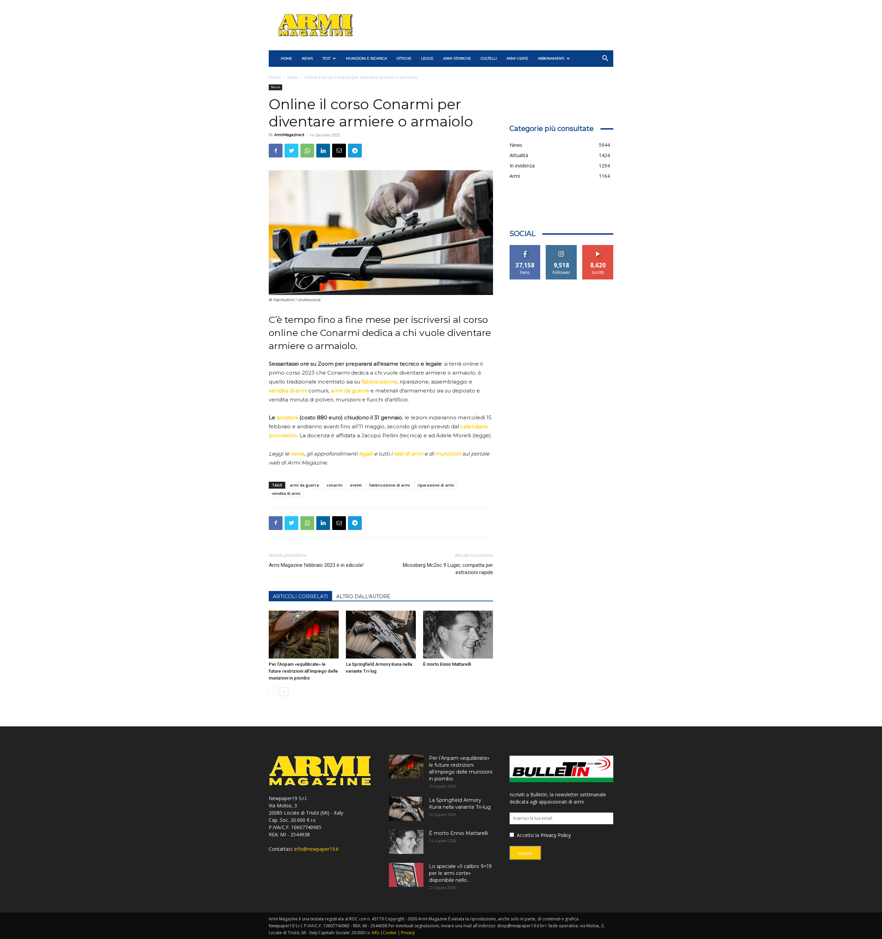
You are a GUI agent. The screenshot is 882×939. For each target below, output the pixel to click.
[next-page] (284, 691)
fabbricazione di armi (389, 485)
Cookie (390, 933)
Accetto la (527, 835)
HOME (286, 58)
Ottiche (404, 58)
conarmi (334, 485)
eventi (356, 485)
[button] (605, 59)
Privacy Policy (556, 835)
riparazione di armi (436, 485)
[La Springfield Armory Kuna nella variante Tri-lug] (381, 635)
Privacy (408, 933)
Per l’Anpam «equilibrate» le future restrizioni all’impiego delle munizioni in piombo (303, 671)
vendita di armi (288, 390)
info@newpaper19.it (316, 849)
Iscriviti (598, 247)
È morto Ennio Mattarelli (447, 664)
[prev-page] (273, 691)
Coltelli (489, 58)
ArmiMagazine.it (289, 134)
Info (375, 933)
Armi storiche (457, 58)
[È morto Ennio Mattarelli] (458, 635)
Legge (427, 58)
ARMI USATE (517, 58)
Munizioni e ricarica (366, 58)
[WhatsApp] (307, 150)
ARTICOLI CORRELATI (300, 596)
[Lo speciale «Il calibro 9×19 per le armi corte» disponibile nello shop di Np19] (406, 875)
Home (275, 77)
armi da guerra (350, 390)
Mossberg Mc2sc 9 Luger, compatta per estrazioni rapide (448, 568)
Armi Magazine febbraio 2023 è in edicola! (316, 565)
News (307, 58)
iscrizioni (287, 417)
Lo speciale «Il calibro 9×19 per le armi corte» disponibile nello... (460, 873)
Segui (561, 247)
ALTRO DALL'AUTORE (363, 596)
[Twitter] (291, 150)
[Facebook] (276, 150)
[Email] (339, 150)
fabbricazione (379, 381)
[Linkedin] (323, 150)
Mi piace (525, 247)
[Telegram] (355, 150)
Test (326, 58)
